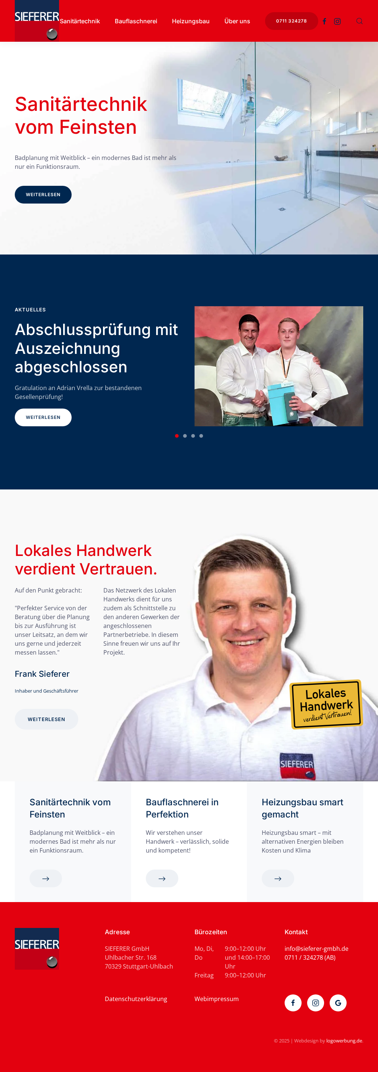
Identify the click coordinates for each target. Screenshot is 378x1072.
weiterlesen (43, 195)
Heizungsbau (191, 21)
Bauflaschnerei (136, 21)
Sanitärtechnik (80, 21)
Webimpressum (217, 999)
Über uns (237, 21)
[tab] (177, 436)
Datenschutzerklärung (136, 999)
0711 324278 (291, 21)
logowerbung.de (344, 1040)
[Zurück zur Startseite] (37, 21)
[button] (359, 21)
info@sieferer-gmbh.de (316, 949)
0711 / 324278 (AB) (310, 957)
